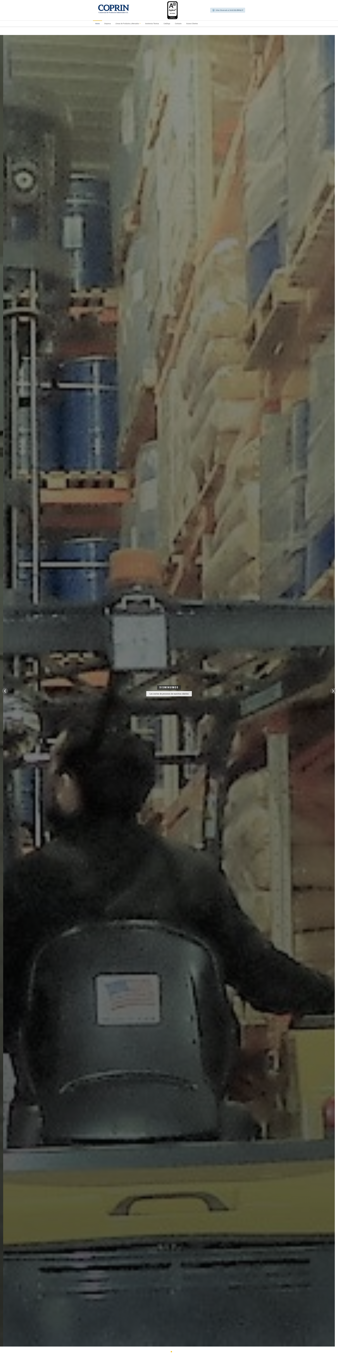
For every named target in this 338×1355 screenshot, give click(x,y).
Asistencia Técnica (152, 24)
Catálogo (167, 24)
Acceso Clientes (192, 24)
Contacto (178, 24)
